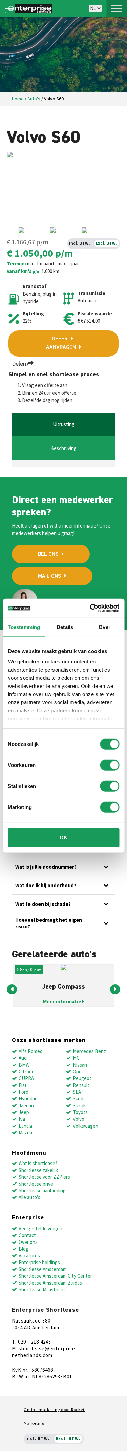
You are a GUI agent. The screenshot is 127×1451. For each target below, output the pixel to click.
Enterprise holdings (39, 1262)
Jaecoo (26, 1105)
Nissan (80, 1064)
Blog (23, 1249)
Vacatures (29, 1255)
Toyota (80, 1112)
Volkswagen (85, 1125)
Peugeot (82, 1078)
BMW (24, 1064)
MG (76, 1058)
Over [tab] (104, 627)
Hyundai (27, 1098)
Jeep (24, 1112)
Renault (81, 1085)
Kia (22, 1119)
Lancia (25, 1125)
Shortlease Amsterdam (43, 1269)
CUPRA (26, 1078)
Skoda (79, 1098)
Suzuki (80, 1105)
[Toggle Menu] (116, 8)
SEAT (78, 1092)
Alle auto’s (29, 1197)
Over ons (28, 1242)
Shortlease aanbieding (42, 1190)
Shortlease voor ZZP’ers (44, 1177)
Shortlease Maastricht (42, 1289)
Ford (23, 1092)
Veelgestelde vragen (40, 1228)
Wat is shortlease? (38, 1163)
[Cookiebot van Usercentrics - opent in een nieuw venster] (90, 608)
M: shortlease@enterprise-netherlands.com (44, 1351)
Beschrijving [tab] (63, 448)
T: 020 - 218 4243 (31, 1341)
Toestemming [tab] (24, 627)
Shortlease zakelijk (38, 1170)
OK (63, 837)
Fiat (23, 1085)
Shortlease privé (36, 1183)
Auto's (33, 99)
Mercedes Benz (89, 1051)
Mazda (25, 1132)
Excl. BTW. (106, 243)
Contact (27, 1235)
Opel (78, 1071)
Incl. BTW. (79, 243)
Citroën (27, 1071)
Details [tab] (65, 627)
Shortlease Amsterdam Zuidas (50, 1282)
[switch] (109, 764)
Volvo (78, 1119)
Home (18, 99)
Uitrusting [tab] (64, 424)
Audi (23, 1058)
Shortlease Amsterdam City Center (55, 1276)
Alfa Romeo (31, 1051)
